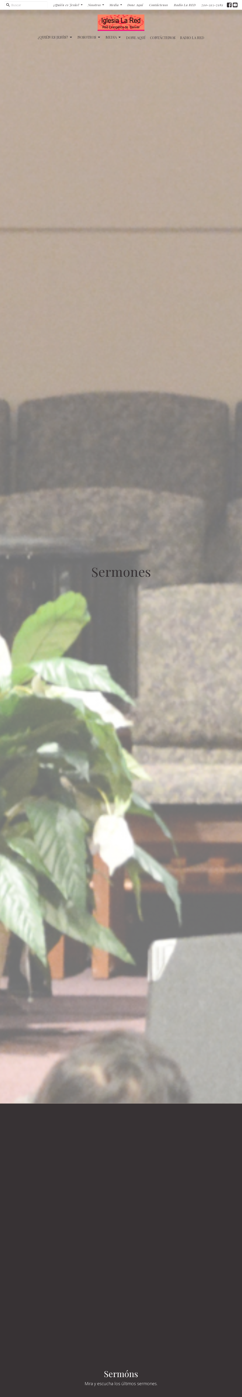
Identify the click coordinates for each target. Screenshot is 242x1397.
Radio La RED (185, 5)
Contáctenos (158, 5)
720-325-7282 (212, 5)
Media (114, 5)
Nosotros (94, 5)
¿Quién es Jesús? (66, 5)
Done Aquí (135, 5)
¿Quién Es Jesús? (53, 37)
